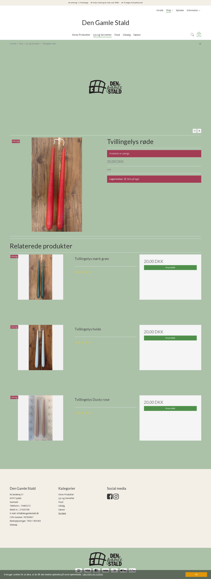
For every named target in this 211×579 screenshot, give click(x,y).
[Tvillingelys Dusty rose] (41, 426)
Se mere (62, 513)
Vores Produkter (66, 494)
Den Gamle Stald (105, 22)
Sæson (61, 509)
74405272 (26, 506)
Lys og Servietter (66, 498)
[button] (195, 131)
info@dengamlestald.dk (28, 513)
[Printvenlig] (200, 44)
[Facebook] (110, 498)
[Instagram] (116, 498)
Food (60, 502)
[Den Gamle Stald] (105, 559)
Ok (196, 574)
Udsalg (61, 506)
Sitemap (13, 525)
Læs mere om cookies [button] (93, 574)
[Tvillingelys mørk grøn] (41, 285)
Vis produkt (170, 267)
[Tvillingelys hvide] (41, 356)
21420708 (24, 509)
